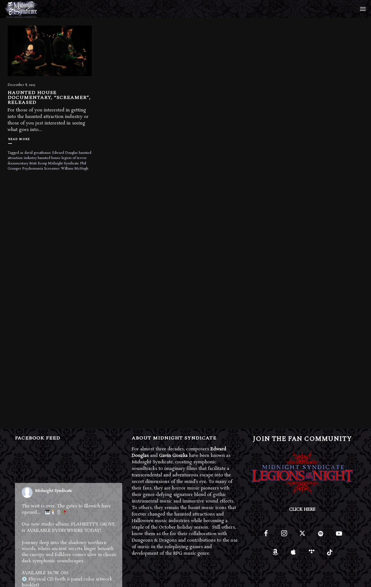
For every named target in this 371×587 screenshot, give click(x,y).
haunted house (49, 158)
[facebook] (266, 536)
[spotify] (321, 536)
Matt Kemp (38, 163)
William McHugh (74, 168)
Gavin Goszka (173, 455)
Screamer (52, 168)
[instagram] (284, 536)
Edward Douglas (65, 153)
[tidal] (312, 554)
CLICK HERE (302, 509)
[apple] (293, 554)
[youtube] (339, 536)
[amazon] (275, 554)
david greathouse (37, 153)
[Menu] (362, 8)
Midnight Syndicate (63, 163)
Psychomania (32, 168)
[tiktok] (330, 554)
